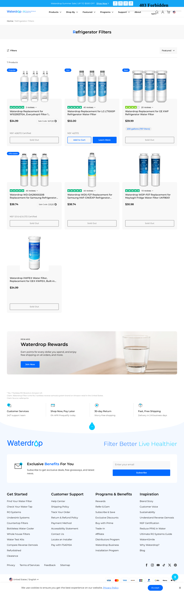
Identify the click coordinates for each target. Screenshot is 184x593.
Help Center (58, 501)
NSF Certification (149, 523)
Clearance (12, 556)
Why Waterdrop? (149, 545)
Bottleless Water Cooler (20, 528)
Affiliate (99, 534)
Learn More (105, 140)
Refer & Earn (102, 506)
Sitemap (65, 565)
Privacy (11, 565)
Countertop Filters (17, 523)
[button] (12, 50)
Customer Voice (149, 506)
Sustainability (147, 512)
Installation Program (107, 550)
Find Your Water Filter (19, 501)
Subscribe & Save (105, 512)
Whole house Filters (18, 534)
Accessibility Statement (64, 528)
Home (10, 21)
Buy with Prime (104, 523)
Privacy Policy (111, 587)
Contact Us (57, 534)
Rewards (100, 501)
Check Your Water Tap (19, 506)
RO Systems (14, 512)
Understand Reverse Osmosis (157, 517)
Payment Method (61, 523)
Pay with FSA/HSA (61, 545)
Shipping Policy (60, 506)
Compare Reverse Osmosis (22, 545)
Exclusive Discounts (106, 517)
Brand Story (146, 501)
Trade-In (100, 528)
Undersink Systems (18, 517)
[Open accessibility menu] (175, 577)
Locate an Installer (61, 539)
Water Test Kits (15, 539)
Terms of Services (30, 565)
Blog (142, 550)
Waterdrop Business (107, 545)
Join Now (30, 364)
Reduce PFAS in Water (153, 528)
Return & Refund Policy (64, 517)
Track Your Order (60, 512)
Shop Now (101, 3)
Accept (155, 587)
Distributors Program (107, 539)
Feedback (50, 565)
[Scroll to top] (92, 426)
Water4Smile (147, 539)
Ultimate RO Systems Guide (156, 534)
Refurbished (14, 550)
